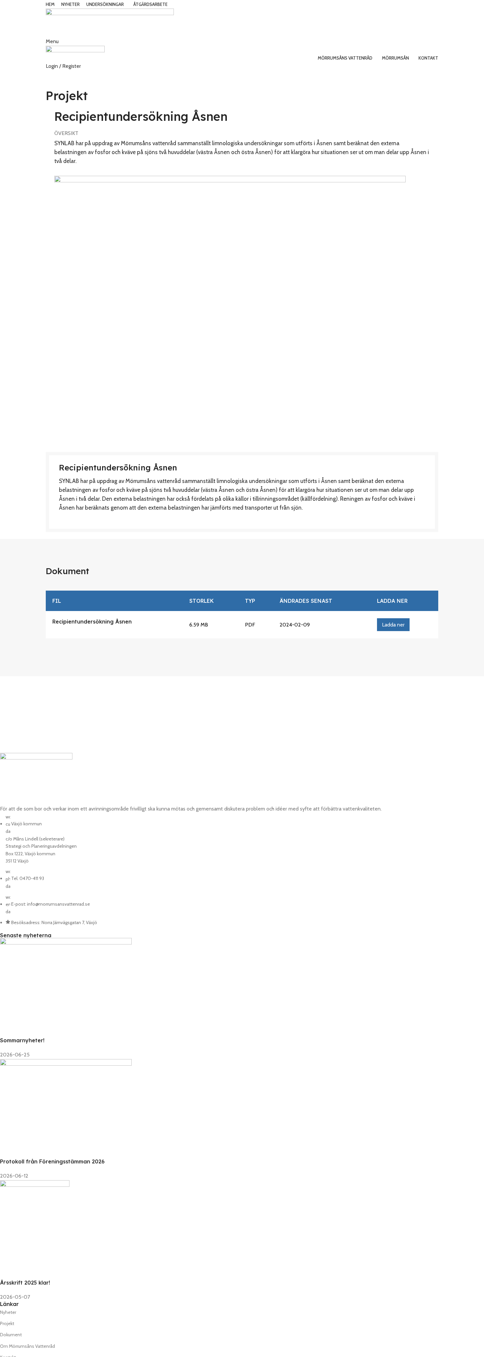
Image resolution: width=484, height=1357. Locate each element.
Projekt (7, 1323)
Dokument (11, 1335)
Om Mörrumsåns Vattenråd (27, 1346)
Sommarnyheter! (22, 1040)
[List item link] (196, 869)
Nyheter (8, 1312)
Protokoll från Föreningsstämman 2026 (52, 1161)
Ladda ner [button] (393, 625)
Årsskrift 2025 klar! (25, 1282)
